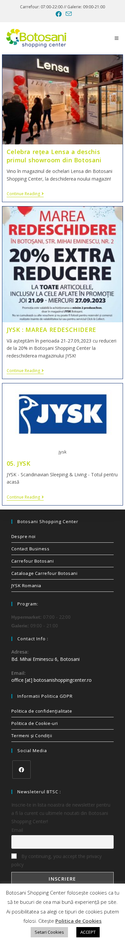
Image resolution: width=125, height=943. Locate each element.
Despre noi (23, 536)
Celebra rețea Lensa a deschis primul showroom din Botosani (54, 156)
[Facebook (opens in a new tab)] (59, 14)
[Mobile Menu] (117, 38)
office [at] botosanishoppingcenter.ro (51, 680)
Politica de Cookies (78, 920)
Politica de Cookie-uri (34, 723)
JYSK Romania (26, 586)
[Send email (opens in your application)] (68, 14)
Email (17, 830)
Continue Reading (25, 194)
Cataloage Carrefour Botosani (44, 573)
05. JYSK (19, 463)
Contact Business (30, 549)
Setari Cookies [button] (49, 932)
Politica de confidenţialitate (41, 711)
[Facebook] (21, 769)
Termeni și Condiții (31, 736)
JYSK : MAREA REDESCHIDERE (51, 330)
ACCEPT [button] (88, 932)
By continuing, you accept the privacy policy (56, 860)
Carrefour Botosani (32, 561)
